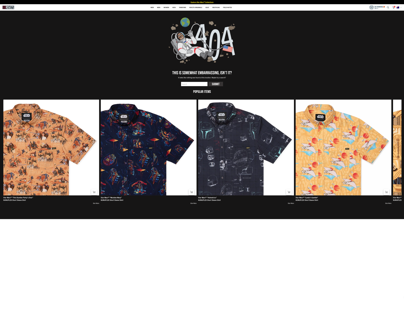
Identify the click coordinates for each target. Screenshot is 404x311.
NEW (152, 7)
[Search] (388, 7)
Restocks (216, 7)
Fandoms (182, 7)
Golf (207, 7)
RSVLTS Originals (195, 7)
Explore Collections (202, 2)
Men (158, 7)
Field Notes (227, 7)
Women (166, 7)
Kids (174, 7)
